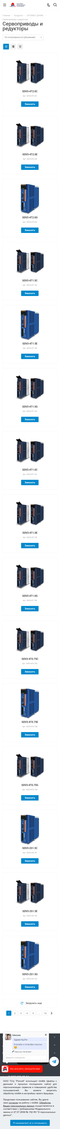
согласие (13, 1102)
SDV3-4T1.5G (30, 406)
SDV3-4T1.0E (29, 532)
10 (45, 1013)
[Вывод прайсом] (20, 46)
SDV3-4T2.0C (29, 91)
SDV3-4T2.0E (29, 154)
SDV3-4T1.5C (29, 280)
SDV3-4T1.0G (30, 595)
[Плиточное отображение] (6, 46)
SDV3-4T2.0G (30, 217)
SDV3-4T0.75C (30, 658)
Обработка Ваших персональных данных (27, 1104)
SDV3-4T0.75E (30, 722)
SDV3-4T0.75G (29, 785)
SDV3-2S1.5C (29, 848)
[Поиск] (55, 5)
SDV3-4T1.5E (29, 343)
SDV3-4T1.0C (29, 469)
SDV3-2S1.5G (30, 974)
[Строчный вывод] (13, 46)
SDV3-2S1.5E (29, 911)
